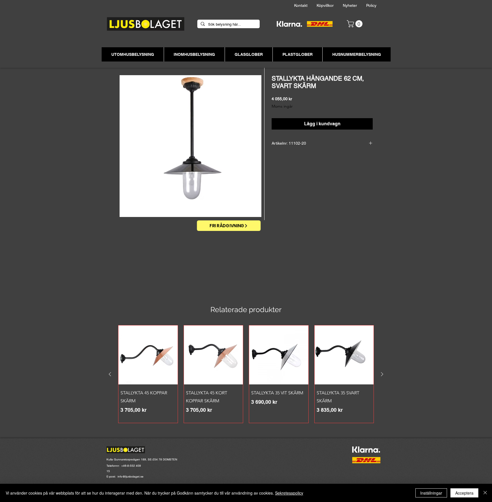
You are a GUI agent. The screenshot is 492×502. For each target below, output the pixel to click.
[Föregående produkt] (109, 374)
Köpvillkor (330, 5)
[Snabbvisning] (148, 355)
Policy (376, 5)
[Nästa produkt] (382, 374)
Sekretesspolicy (289, 493)
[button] (355, 23)
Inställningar (431, 493)
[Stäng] (485, 492)
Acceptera (464, 493)
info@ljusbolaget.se (131, 476)
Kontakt (305, 5)
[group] (246, 374)
